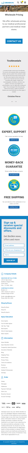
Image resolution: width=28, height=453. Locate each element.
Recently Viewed (5, 394)
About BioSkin (5, 342)
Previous (12, 101)
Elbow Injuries (5, 333)
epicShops (14, 443)
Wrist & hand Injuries (6, 331)
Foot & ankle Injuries (6, 323)
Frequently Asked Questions (8, 347)
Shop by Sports (5, 312)
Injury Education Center (7, 345)
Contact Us (14, 41)
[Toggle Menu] (25, 2)
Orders (3, 381)
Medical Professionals (7, 370)
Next (15, 101)
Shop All (3, 310)
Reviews (3, 365)
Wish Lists (4, 391)
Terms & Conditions (6, 362)
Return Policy (4, 357)
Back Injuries (4, 328)
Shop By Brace (5, 307)
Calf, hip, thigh (5, 326)
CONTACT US (14, 140)
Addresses (4, 386)
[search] (18, 2)
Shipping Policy (5, 355)
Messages (4, 384)
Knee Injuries (4, 321)
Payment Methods (6, 389)
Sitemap (3, 372)
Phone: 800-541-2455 (7, 298)
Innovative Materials (6, 350)
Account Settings (5, 396)
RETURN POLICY (14, 174)
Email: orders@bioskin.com (8, 296)
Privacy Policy (4, 360)
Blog (2, 352)
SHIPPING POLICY (14, 207)
